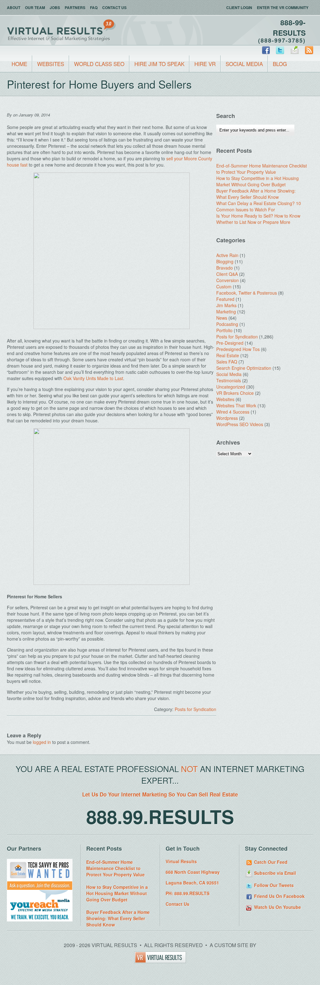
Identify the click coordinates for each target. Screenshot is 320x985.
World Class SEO (99, 64)
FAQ (94, 7)
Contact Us (114, 7)
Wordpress (227, 418)
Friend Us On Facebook (279, 896)
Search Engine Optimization (243, 368)
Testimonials (228, 380)
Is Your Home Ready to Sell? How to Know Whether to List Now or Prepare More (258, 219)
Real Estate (227, 355)
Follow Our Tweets (273, 885)
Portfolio (224, 330)
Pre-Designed (229, 343)
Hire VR (205, 64)
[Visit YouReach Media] (39, 919)
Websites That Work (236, 405)
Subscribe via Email (274, 873)
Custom (224, 286)
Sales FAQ (226, 361)
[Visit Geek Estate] (39, 888)
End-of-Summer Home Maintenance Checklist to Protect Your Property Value (261, 168)
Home (19, 64)
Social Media (244, 64)
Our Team (35, 7)
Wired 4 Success (232, 412)
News (221, 318)
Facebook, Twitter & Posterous (246, 293)
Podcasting (227, 324)
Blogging (224, 261)
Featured (225, 299)
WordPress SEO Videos (239, 424)
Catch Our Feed (270, 862)
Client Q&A (227, 274)
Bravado (224, 268)
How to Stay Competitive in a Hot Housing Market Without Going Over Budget (257, 181)
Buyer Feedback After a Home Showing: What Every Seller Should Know (256, 194)
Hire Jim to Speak (159, 64)
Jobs (55, 7)
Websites (50, 64)
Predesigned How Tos (238, 349)
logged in (42, 742)
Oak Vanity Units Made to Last (93, 378)
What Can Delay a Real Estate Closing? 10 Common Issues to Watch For (258, 206)
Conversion (227, 280)
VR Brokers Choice (235, 393)
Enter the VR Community (282, 7)
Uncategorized (230, 387)
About (13, 7)
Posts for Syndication (195, 709)
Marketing (226, 311)
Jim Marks (226, 305)
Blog (280, 64)
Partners (75, 7)
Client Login (239, 7)
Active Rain (227, 255)
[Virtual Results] (160, 961)
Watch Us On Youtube (277, 907)
